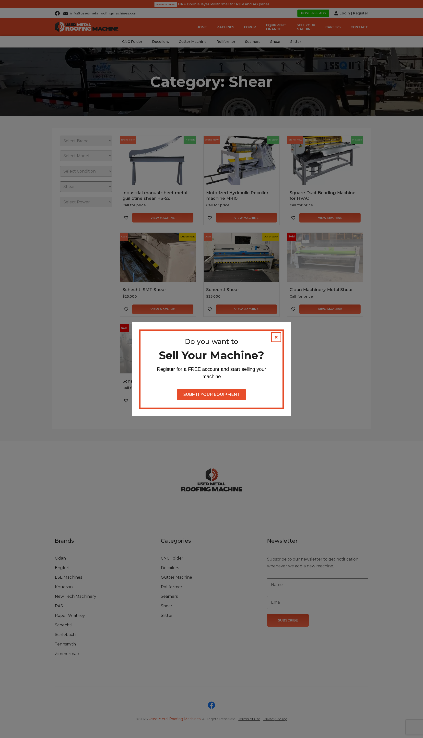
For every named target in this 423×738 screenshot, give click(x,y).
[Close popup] (276, 337)
